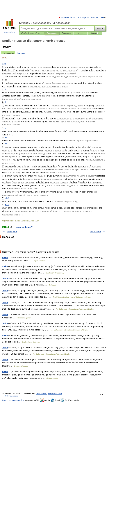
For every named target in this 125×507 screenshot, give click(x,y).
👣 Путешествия (11, 396)
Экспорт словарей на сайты (13, 400)
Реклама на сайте (55, 393)
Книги (80, 33)
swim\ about (95, 231)
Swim (5, 290)
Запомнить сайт (68, 17)
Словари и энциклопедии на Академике (44, 22)
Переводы (66, 33)
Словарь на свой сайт (88, 17)
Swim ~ (6, 278)
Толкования (52, 33)
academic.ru (9, 32)
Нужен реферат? (24, 227)
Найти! (100, 28)
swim (5, 257)
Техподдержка (41, 393)
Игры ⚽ (94, 33)
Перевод (20, 53)
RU (102, 17)
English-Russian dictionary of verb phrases (31, 33)
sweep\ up (12, 231)
